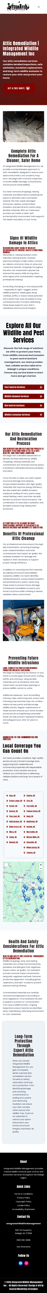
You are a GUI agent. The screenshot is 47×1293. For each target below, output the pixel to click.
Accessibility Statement (23, 1209)
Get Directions (23, 1246)
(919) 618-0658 (23, 1240)
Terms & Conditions (23, 1193)
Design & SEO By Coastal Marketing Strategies (26, 1287)
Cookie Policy (23, 1205)
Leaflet (41, 921)
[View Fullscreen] (6, 865)
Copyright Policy (23, 1201)
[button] (23, 891)
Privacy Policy (23, 1197)
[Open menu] (39, 7)
